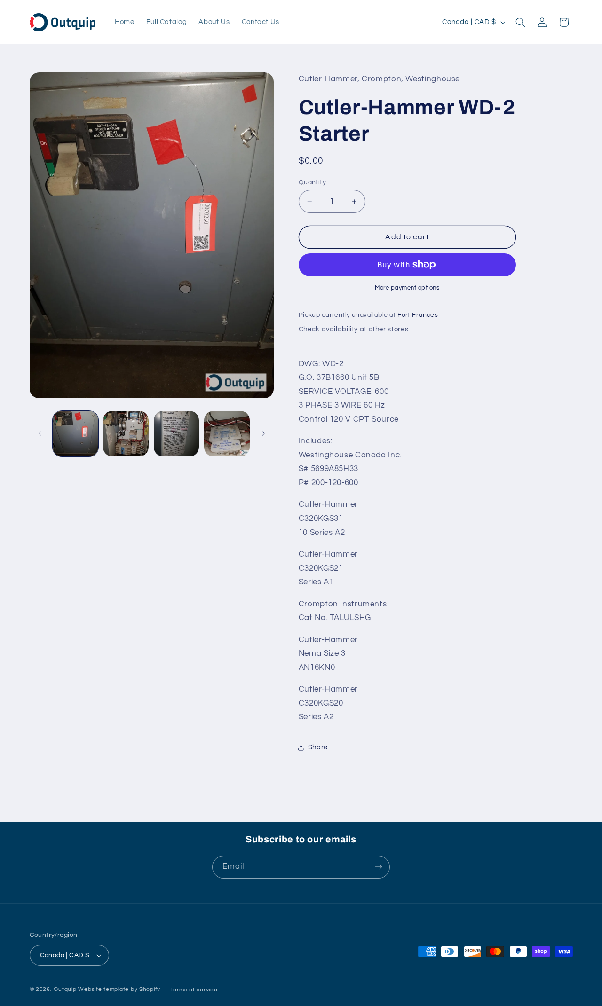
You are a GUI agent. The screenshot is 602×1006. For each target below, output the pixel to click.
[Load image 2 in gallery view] (126, 433)
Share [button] (318, 747)
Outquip (65, 989)
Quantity (312, 182)
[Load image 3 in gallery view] (176, 433)
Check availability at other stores (353, 329)
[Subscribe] (378, 867)
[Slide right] (263, 433)
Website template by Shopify (119, 989)
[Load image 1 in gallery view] (75, 433)
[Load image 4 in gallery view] (227, 433)
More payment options (407, 288)
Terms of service (194, 989)
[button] (520, 22)
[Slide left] (40, 433)
